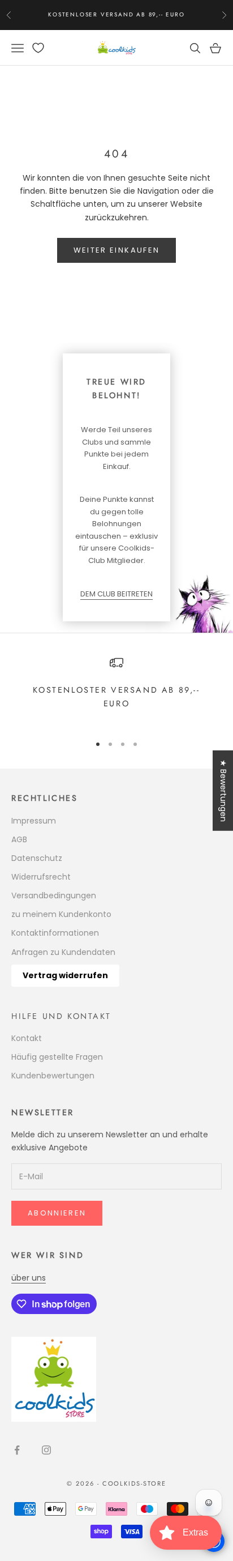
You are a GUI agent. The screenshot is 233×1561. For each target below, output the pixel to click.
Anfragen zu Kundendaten (63, 952)
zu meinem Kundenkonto (61, 914)
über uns (28, 1277)
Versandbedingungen (53, 895)
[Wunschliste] (38, 47)
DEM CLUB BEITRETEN (116, 593)
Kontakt (26, 1038)
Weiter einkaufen (116, 250)
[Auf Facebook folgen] (17, 1450)
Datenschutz (36, 858)
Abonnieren (57, 1213)
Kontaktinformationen (55, 933)
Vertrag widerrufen (65, 975)
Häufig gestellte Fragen (57, 1057)
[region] (116, 690)
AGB (19, 839)
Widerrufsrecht (41, 876)
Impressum (33, 820)
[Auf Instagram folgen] (46, 1450)
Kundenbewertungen (52, 1075)
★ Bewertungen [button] (223, 791)
